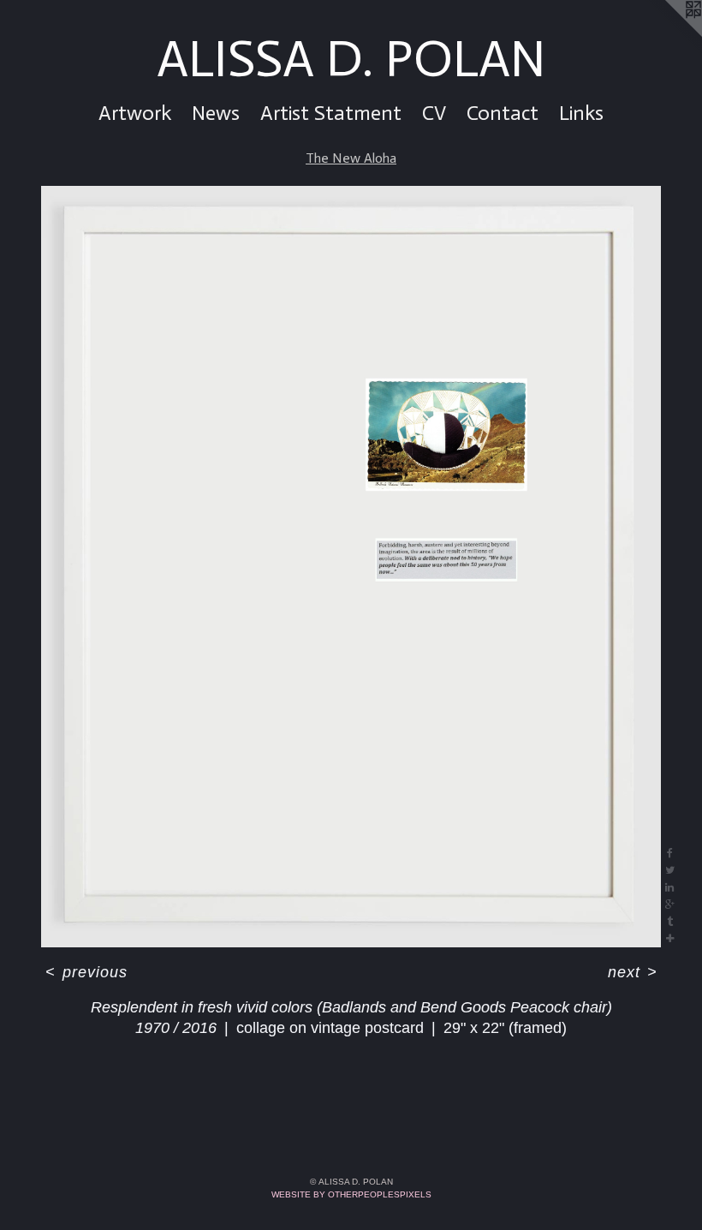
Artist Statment (331, 112)
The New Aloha (351, 158)
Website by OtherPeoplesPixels (351, 1194)
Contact (502, 112)
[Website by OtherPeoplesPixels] (668, 34)
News (216, 112)
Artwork (134, 112)
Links (581, 112)
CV (434, 112)
